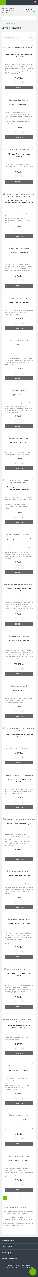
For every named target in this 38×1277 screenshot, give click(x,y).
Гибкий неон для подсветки (19, 442)
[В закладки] (32, 45)
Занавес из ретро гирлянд (19, 641)
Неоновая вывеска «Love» (19, 1160)
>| (21, 1198)
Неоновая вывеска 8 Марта (19, 1120)
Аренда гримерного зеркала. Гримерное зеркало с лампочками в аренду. (19, 202)
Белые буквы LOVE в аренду (19, 302)
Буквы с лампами (19, 395)
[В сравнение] (32, 48)
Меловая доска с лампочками (19, 924)
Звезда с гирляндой (19, 690)
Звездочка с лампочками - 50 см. (19, 876)
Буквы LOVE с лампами (19, 345)
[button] (16, 2)
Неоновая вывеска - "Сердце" (19, 1070)
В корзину (19, 88)
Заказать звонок (30, 11)
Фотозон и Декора (24, 1265)
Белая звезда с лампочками (19, 253)
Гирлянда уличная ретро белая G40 (19, 539)
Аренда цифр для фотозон (19, 104)
